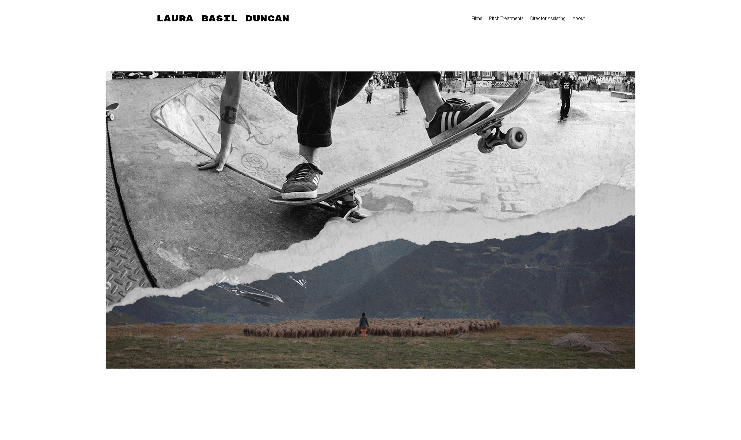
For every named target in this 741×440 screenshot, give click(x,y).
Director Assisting (548, 18)
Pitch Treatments (506, 18)
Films (477, 18)
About (579, 18)
